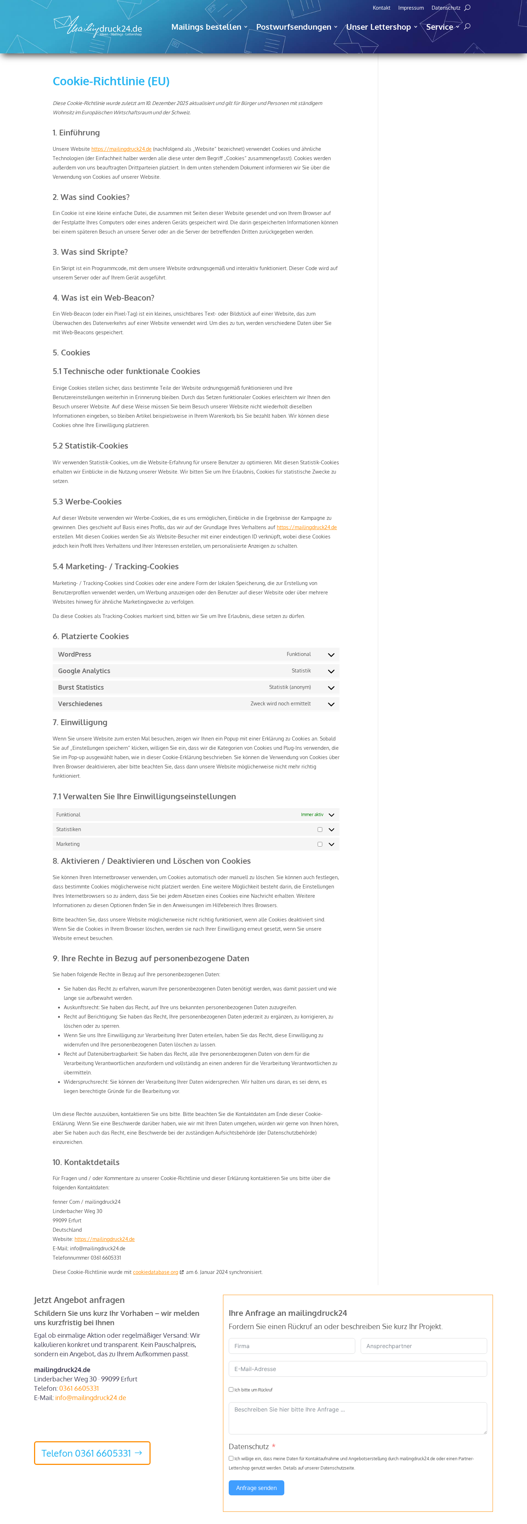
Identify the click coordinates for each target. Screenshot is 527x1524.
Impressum (411, 8)
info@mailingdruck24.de (90, 1397)
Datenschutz (446, 8)
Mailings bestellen (206, 26)
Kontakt (381, 8)
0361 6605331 (79, 1388)
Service (439, 26)
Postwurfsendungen (293, 26)
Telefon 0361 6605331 (86, 1453)
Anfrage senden (256, 1487)
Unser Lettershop (378, 26)
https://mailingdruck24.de (121, 149)
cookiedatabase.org (155, 1272)
